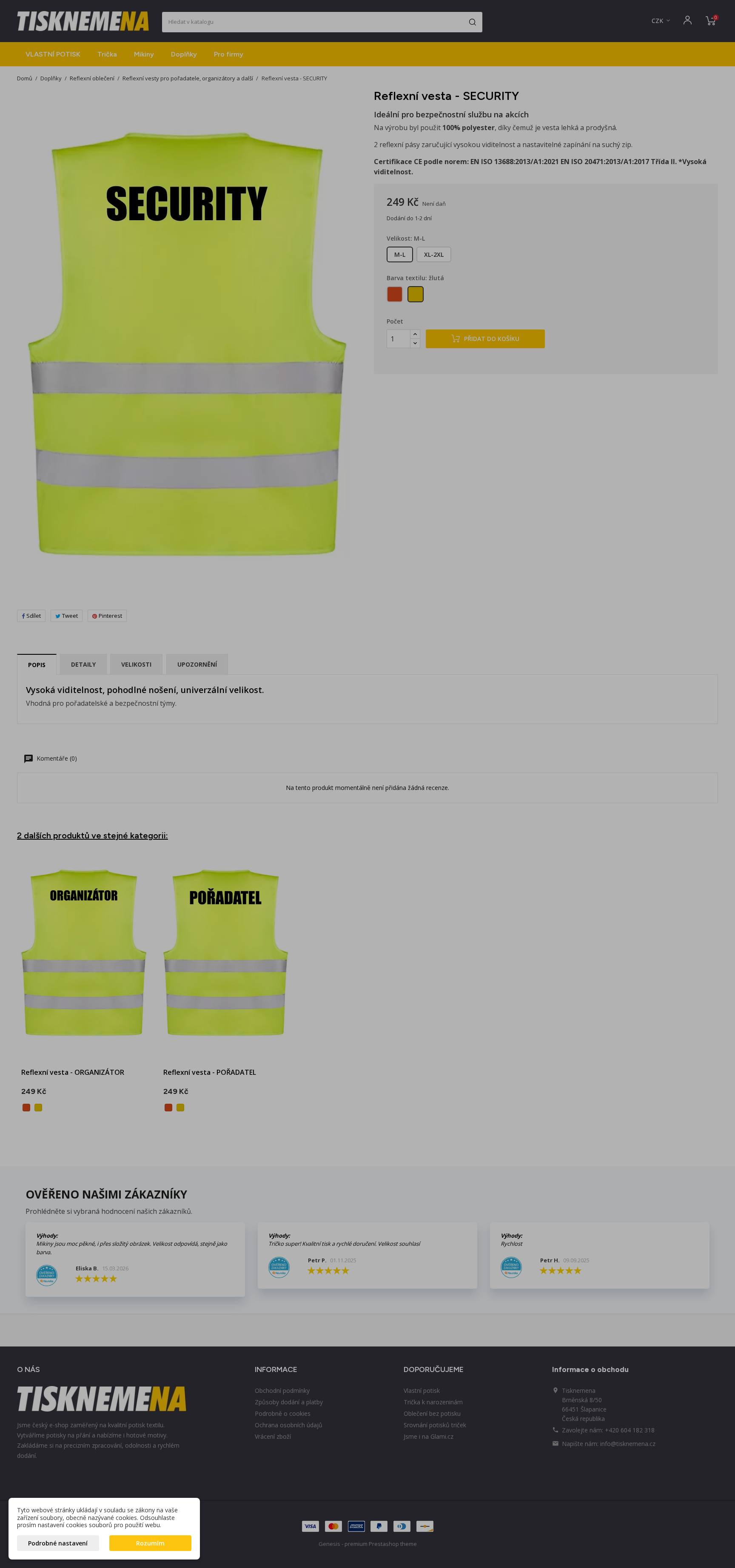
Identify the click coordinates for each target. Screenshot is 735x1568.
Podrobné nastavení (58, 1543)
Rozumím (150, 1543)
